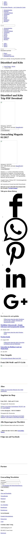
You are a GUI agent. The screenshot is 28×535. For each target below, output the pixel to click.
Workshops (6, 38)
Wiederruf (3, 498)
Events (5, 36)
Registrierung (4, 510)
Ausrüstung (6, 32)
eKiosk (13, 66)
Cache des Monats (8, 31)
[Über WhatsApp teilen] (15, 241)
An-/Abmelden (4, 504)
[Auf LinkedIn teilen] (15, 289)
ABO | (5, 2)
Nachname (3, 482)
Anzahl (2, 128)
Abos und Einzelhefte (6, 493)
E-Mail (2, 484)
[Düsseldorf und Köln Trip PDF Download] (8, 124)
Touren (5, 34)
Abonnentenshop (8, 28)
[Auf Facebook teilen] (15, 217)
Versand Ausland (12, 188)
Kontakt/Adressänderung (7, 516)
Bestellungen (4, 507)
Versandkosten (19, 127)
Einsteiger (6, 29)
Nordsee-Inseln (5, 337)
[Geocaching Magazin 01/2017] (9, 163)
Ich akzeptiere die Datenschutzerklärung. (12, 485)
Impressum (3, 533)
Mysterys (6, 39)
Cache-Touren (7, 66)
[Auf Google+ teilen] (15, 313)
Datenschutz (4, 519)
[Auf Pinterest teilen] (15, 265)
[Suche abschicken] (16, 49)
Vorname (3, 480)
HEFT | (5, 3)
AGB (2, 521)
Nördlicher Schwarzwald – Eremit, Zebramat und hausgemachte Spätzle (12, 326)
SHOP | (5, 4)
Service (5, 35)
